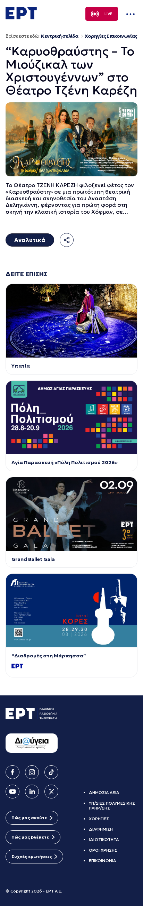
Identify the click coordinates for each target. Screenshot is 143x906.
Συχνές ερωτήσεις (31, 856)
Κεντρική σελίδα (59, 36)
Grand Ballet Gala (33, 559)
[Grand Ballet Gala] (71, 514)
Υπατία (20, 366)
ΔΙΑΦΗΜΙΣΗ (101, 829)
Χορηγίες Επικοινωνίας (111, 36)
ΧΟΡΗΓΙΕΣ (99, 818)
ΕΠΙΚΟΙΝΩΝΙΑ (102, 860)
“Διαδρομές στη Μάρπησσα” (48, 656)
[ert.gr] (21, 17)
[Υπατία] (71, 321)
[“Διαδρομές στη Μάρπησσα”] (71, 610)
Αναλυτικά (29, 240)
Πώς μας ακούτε (29, 817)
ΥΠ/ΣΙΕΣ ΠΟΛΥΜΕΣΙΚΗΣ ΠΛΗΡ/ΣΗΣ (112, 806)
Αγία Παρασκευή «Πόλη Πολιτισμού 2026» (64, 462)
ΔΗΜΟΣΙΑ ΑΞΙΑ (104, 792)
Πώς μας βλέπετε (30, 837)
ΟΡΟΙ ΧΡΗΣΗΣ (103, 850)
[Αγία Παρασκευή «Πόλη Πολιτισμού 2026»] (71, 417)
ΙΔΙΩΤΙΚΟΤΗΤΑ (104, 839)
